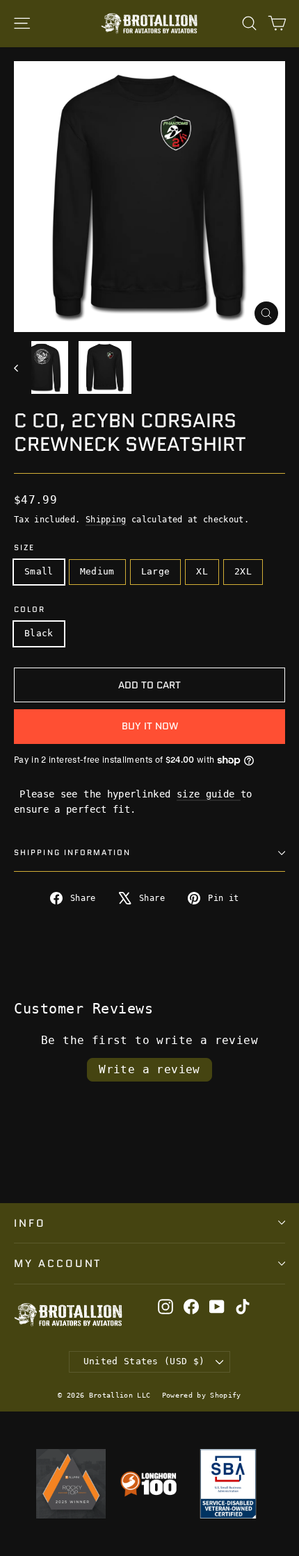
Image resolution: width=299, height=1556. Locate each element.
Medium (97, 571)
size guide (209, 794)
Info (30, 1223)
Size (24, 548)
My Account (58, 1263)
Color (30, 610)
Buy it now (150, 726)
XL (202, 571)
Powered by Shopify (201, 1395)
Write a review (149, 1069)
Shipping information (72, 852)
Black (39, 633)
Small (39, 571)
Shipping (106, 519)
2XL (243, 571)
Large (155, 571)
